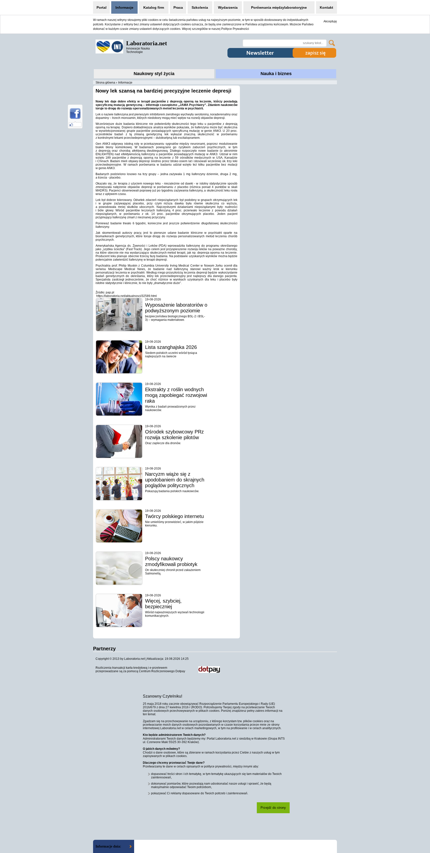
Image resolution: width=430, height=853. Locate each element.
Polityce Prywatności (235, 29)
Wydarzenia (228, 7)
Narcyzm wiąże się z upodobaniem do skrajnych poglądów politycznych (174, 479)
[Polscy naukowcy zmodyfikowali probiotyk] (119, 568)
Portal (102, 7)
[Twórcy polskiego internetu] (119, 526)
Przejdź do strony (273, 807)
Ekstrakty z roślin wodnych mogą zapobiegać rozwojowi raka (176, 395)
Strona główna (105, 82)
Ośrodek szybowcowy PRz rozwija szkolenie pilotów (174, 434)
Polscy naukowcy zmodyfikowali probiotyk (171, 561)
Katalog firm (153, 7)
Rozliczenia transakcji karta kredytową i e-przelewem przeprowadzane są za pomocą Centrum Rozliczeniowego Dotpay (140, 669)
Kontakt (326, 7)
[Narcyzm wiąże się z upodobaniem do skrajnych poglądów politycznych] (119, 484)
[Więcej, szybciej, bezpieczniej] (119, 610)
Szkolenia (200, 7)
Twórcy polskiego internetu (174, 516)
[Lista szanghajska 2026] (119, 357)
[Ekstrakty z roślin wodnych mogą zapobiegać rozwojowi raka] (119, 399)
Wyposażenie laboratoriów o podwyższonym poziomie (176, 307)
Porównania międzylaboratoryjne (279, 7)
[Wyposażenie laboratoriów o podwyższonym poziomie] (119, 315)
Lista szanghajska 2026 (171, 347)
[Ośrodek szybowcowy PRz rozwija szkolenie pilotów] (119, 441)
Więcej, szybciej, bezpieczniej (163, 603)
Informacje (124, 7)
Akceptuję (330, 21)
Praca (178, 7)
